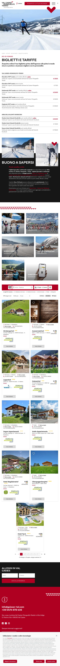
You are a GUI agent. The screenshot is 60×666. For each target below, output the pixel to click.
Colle (45, 173)
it (57, 3)
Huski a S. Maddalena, (38, 173)
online (34, 118)
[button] (56, 635)
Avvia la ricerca (18, 581)
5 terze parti (9, 638)
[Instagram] (6, 623)
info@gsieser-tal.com (13, 607)
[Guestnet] (9, 623)
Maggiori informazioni (10, 661)
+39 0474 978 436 (12, 610)
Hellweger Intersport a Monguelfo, (35, 175)
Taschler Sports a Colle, (19, 175)
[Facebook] (3, 623)
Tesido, (11, 175)
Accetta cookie (51, 661)
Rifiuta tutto (39, 661)
